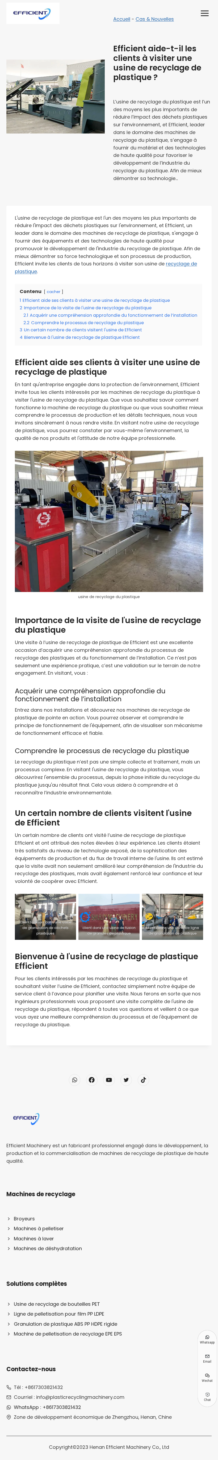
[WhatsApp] (74, 1080)
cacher (53, 291)
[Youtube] (109, 1080)
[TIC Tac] (143, 1080)
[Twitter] (126, 1080)
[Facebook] (92, 1080)
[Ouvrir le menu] (205, 13)
